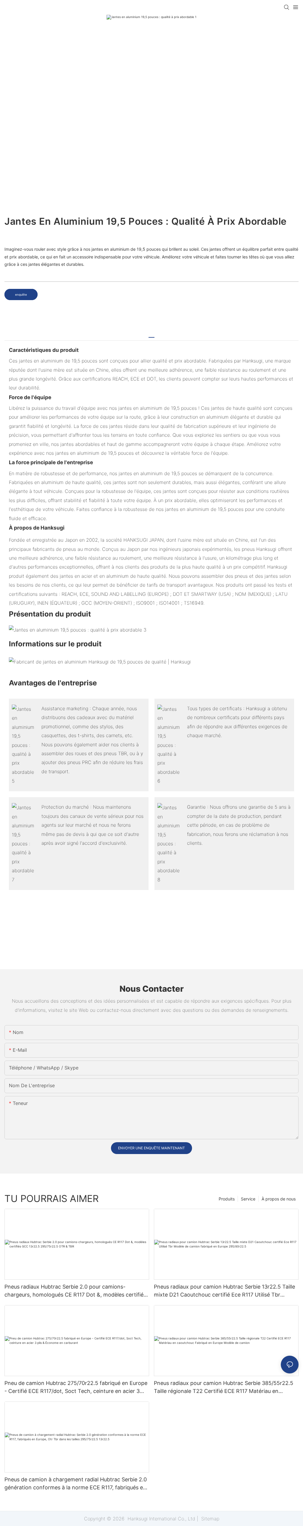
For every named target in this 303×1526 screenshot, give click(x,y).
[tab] (151, 335)
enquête (21, 294)
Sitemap (209, 1519)
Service (248, 1198)
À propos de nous (279, 1198)
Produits (227, 1198)
